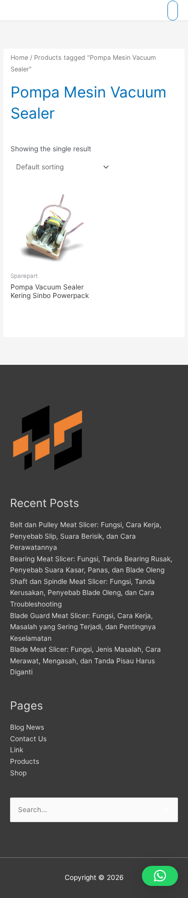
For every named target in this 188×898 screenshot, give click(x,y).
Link (16, 750)
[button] (160, 876)
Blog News (27, 727)
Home (19, 57)
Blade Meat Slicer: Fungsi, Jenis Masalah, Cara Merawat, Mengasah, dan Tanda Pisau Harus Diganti (85, 660)
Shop (18, 773)
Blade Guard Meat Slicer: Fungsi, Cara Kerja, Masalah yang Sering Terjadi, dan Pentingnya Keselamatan (83, 627)
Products (24, 761)
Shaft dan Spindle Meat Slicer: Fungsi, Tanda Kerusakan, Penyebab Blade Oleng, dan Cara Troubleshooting (82, 592)
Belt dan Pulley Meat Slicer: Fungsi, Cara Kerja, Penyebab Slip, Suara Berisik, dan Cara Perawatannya (85, 536)
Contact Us (28, 739)
